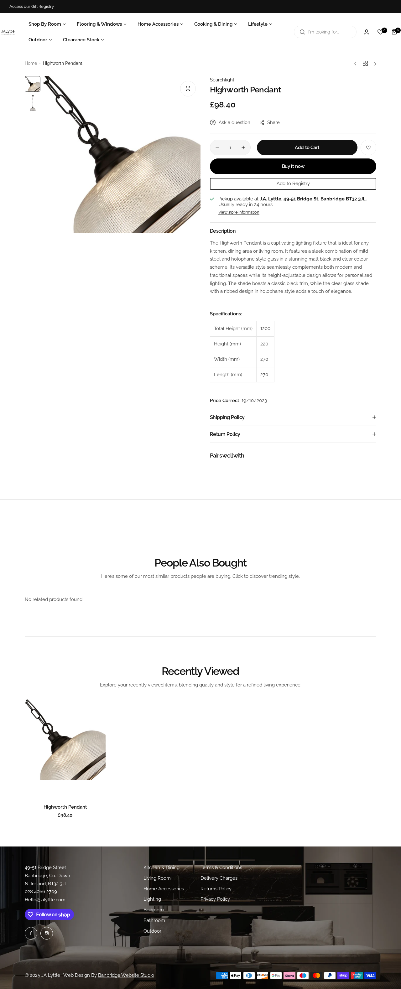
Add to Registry (293, 183)
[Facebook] (31, 933)
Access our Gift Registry (31, 6)
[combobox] (325, 32)
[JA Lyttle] (8, 32)
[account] (366, 32)
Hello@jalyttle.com (45, 900)
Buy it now (293, 166)
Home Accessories (163, 889)
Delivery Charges (218, 878)
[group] (122, 154)
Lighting (152, 899)
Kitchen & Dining (161, 867)
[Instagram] (46, 933)
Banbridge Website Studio (126, 975)
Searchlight (222, 80)
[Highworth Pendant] (65, 739)
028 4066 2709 (41, 891)
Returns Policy (216, 889)
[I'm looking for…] (302, 32)
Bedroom (153, 910)
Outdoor (152, 931)
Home (31, 63)
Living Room (157, 878)
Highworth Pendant (65, 807)
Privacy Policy (215, 899)
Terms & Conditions (221, 867)
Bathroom (154, 920)
